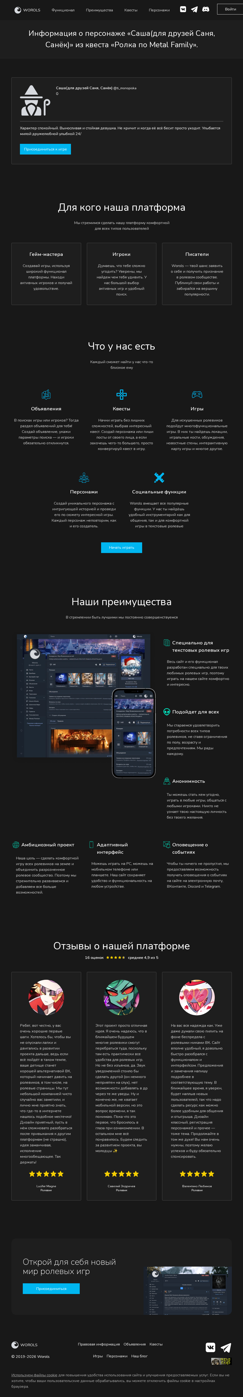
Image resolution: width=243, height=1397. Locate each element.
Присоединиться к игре (45, 149)
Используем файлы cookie (34, 1375)
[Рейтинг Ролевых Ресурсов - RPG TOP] (221, 1363)
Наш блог (139, 1356)
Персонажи (159, 10)
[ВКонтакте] (183, 10)
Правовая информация (99, 1344)
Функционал (63, 10)
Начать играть (121, 547)
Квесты (130, 10)
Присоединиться (51, 1288)
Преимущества (99, 10)
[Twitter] (194, 10)
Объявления (135, 1344)
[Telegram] (225, 1348)
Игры (98, 1356)
